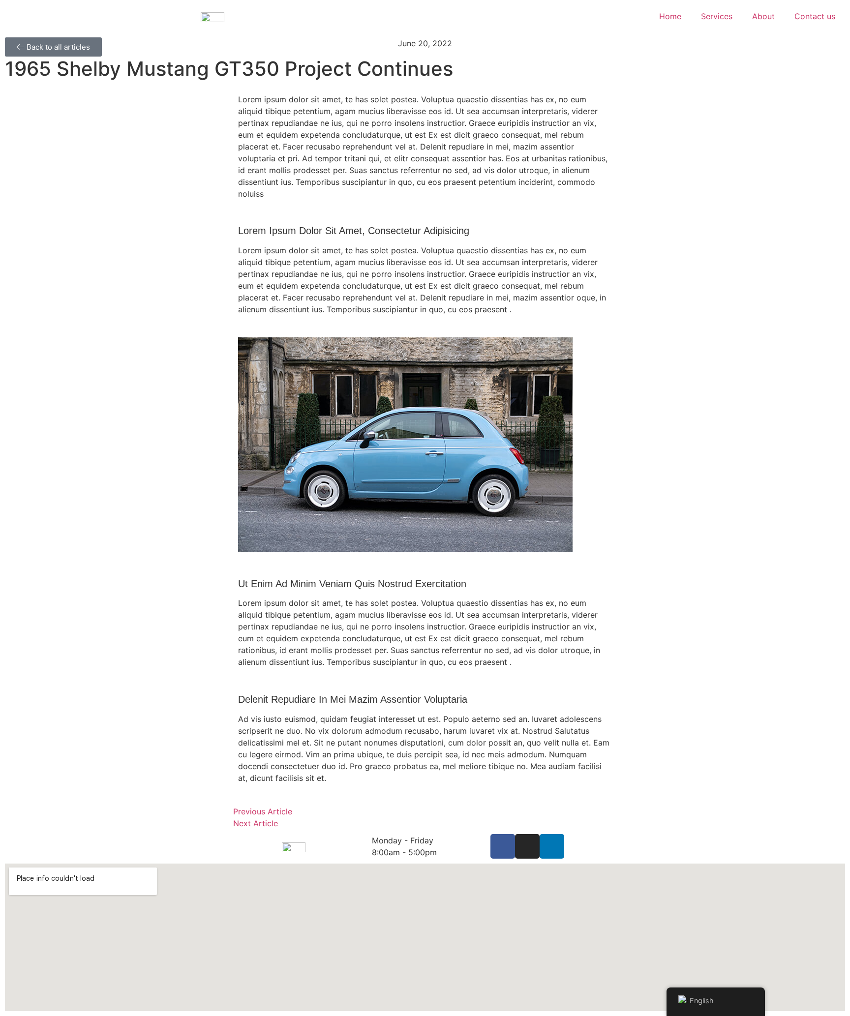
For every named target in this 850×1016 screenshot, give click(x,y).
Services (716, 16)
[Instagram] (527, 846)
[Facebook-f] (502, 846)
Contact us (814, 16)
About (763, 16)
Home (670, 16)
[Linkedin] (552, 846)
